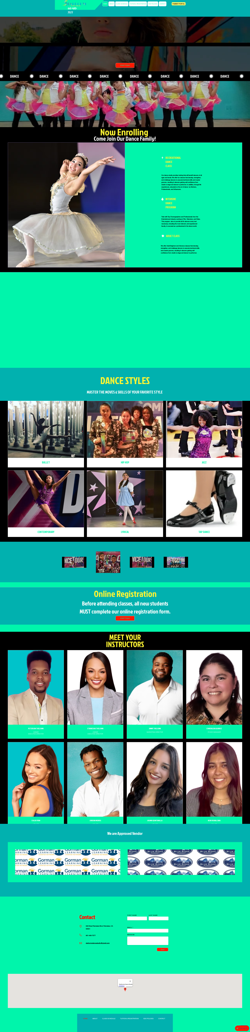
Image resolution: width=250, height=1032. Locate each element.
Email (129, 927)
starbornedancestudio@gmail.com (98, 943)
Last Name (153, 915)
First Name (132, 915)
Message (131, 934)
